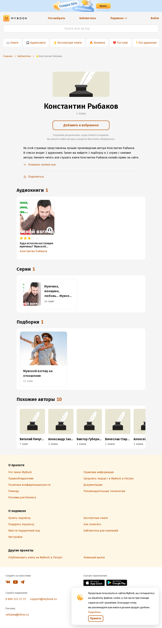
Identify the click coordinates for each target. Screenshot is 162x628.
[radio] (21, 238)
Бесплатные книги (69, 42)
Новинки (99, 42)
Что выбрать (56, 18)
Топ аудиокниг (147, 42)
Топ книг (122, 42)
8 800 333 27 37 (16, 599)
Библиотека (87, 18)
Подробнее (94, 612)
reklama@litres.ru (17, 614)
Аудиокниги (37, 42)
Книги (14, 42)
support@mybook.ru (43, 599)
